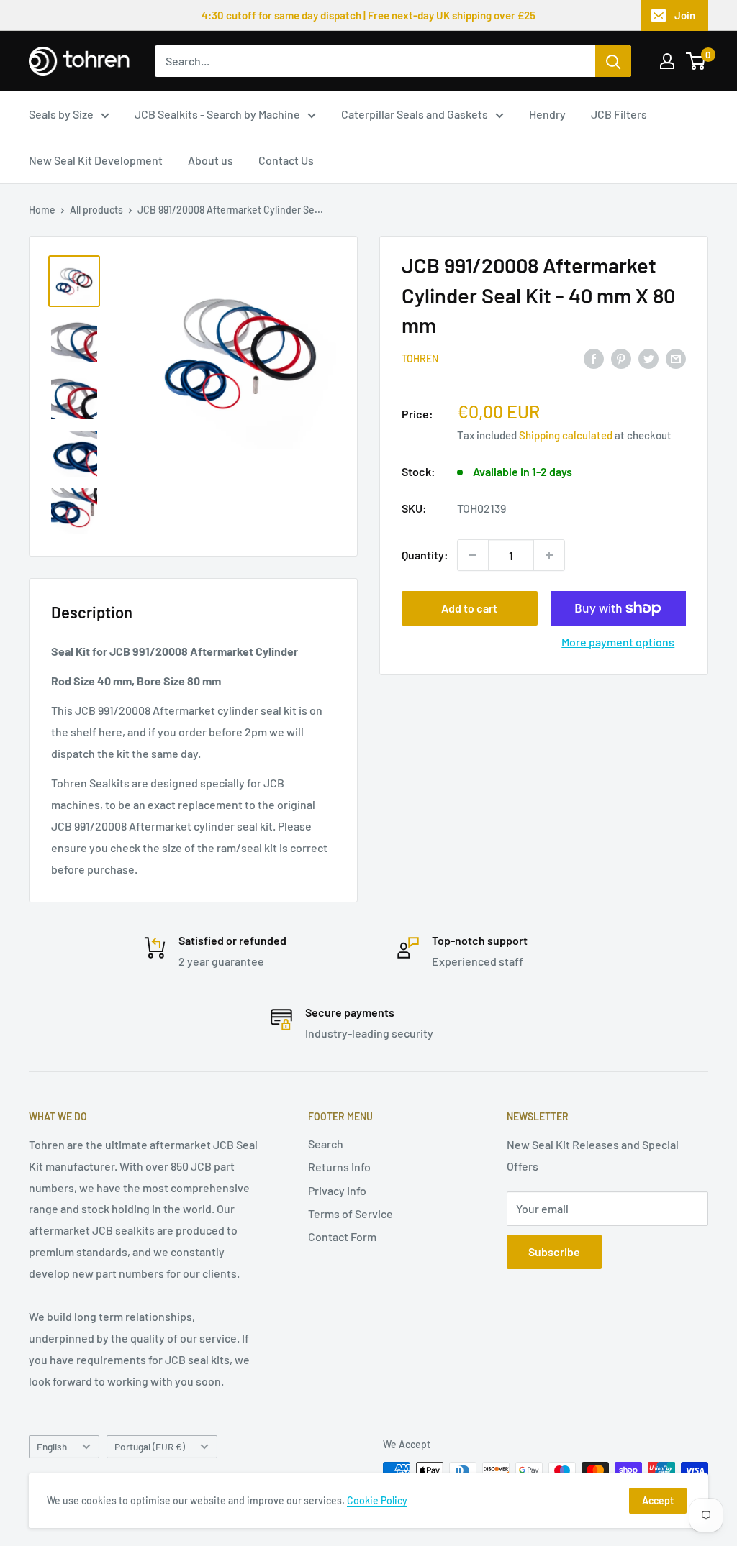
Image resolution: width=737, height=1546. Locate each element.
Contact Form (342, 1236)
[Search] (613, 61)
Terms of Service (350, 1213)
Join (684, 15)
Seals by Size (61, 114)
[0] (696, 61)
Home (42, 209)
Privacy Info (337, 1190)
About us (210, 160)
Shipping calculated (565, 435)
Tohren (420, 358)
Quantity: (425, 555)
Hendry (547, 114)
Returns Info (339, 1167)
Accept (658, 1500)
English (52, 1446)
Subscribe (554, 1251)
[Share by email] (676, 358)
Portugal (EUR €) (149, 1446)
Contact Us (286, 160)
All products (96, 209)
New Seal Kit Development (96, 160)
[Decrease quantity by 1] (473, 555)
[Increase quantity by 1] (549, 555)
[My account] (667, 61)
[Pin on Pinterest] (621, 358)
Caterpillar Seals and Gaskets (414, 114)
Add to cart (469, 608)
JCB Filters (619, 114)
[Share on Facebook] (594, 358)
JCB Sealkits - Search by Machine (217, 114)
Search (325, 1144)
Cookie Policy (377, 1500)
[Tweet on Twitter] (648, 358)
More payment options (617, 642)
